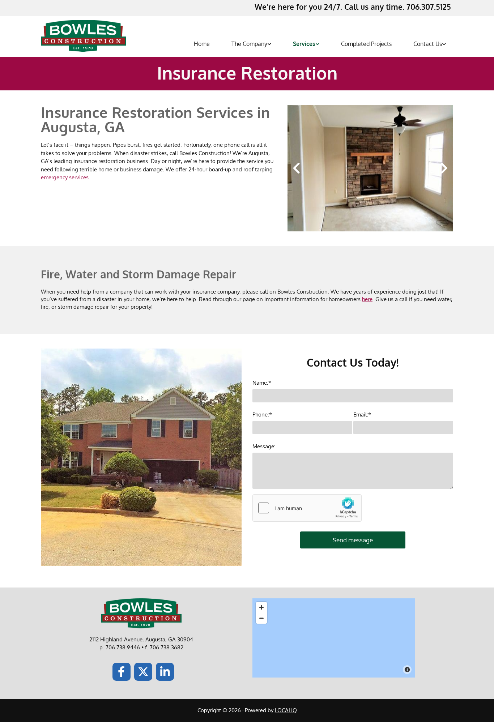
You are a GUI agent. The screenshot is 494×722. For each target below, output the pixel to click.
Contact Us (427, 43)
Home (202, 43)
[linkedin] (165, 672)
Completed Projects (366, 43)
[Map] (333, 638)
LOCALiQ (286, 710)
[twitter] (143, 672)
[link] (247, 44)
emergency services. (65, 177)
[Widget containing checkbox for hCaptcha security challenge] (307, 508)
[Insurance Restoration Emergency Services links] (317, 44)
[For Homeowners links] (444, 44)
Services (304, 43)
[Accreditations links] (269, 44)
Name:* (261, 383)
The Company (249, 43)
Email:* (362, 414)
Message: (264, 446)
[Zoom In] (261, 607)
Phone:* (262, 414)
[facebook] (121, 672)
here (367, 299)
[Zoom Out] (261, 618)
